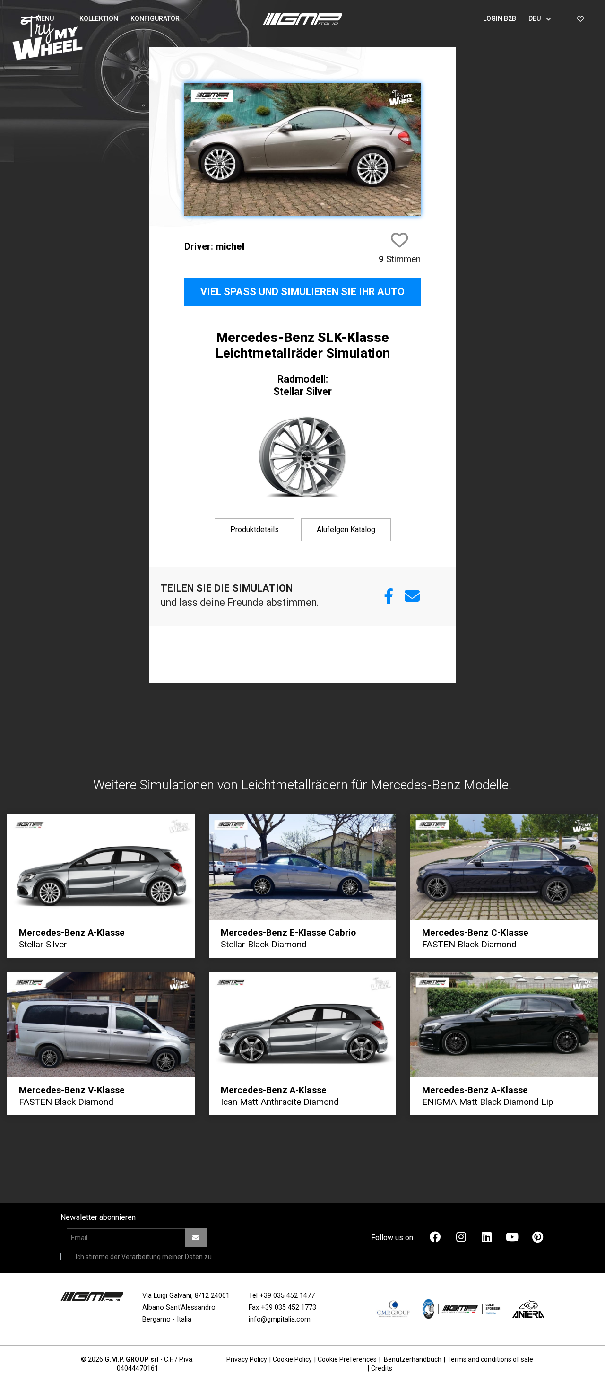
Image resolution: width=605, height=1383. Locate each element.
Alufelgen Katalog (346, 529)
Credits (381, 1368)
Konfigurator (155, 18)
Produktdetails (254, 529)
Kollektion (98, 18)
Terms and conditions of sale (490, 1359)
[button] (41, 19)
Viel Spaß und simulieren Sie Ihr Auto (302, 292)
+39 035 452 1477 (287, 1296)
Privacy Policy (246, 1359)
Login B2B (499, 18)
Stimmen (400, 259)
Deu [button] (534, 18)
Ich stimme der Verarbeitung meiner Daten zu (144, 1256)
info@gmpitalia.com (280, 1319)
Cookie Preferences (347, 1359)
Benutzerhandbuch (412, 1359)
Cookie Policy (292, 1359)
